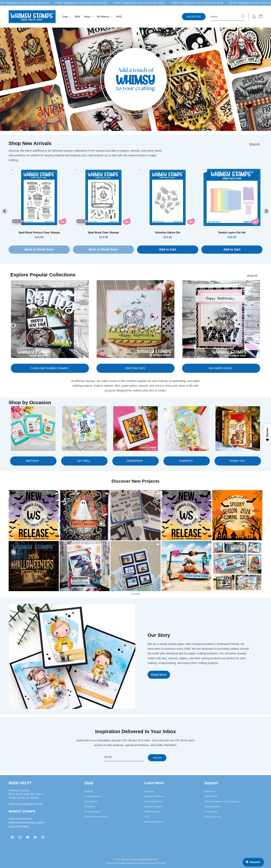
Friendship (135, 461)
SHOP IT (85, 566)
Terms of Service (212, 816)
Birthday (32, 461)
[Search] (243, 16)
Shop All (254, 144)
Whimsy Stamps (129, 859)
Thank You (237, 461)
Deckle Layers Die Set (231, 232)
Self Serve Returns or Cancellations (222, 801)
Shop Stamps (91, 801)
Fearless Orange (157, 863)
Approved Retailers (19, 826)
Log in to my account (20, 818)
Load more (135, 594)
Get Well (83, 461)
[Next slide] (266, 211)
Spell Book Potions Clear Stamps (39, 232)
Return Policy (211, 796)
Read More (159, 674)
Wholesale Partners (154, 821)
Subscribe (157, 758)
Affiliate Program (152, 811)
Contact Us (209, 791)
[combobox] (227, 17)
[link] (34, 515)
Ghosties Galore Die (167, 232)
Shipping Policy (211, 806)
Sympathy (186, 461)
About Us (148, 791)
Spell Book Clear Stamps (103, 232)
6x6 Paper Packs (220, 368)
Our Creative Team (153, 801)
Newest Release (92, 796)
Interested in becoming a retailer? (27, 822)
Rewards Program (153, 806)
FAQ (146, 816)
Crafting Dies (135, 368)
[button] (66, 16)
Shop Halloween (92, 811)
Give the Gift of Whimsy (96, 816)
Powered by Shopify (115, 863)
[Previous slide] (4, 211)
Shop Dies (89, 806)
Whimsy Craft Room (154, 796)
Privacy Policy (211, 811)
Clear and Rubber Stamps (49, 368)
